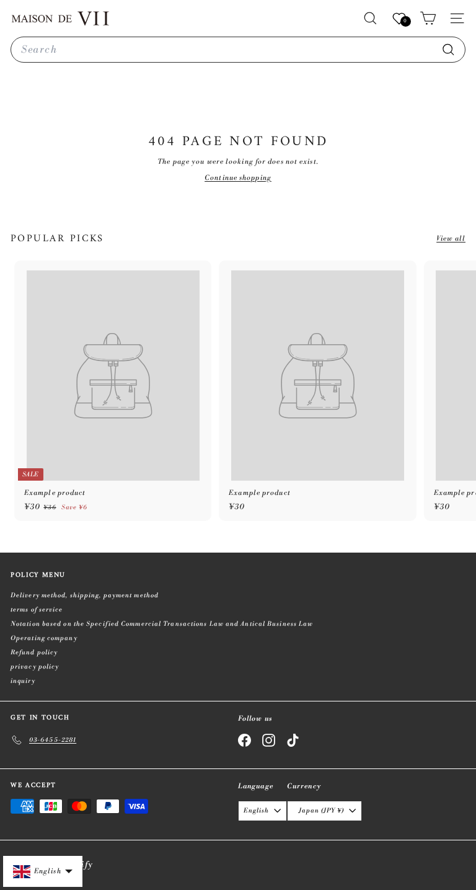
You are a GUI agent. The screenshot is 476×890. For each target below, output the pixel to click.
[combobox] (238, 50)
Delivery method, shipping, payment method (85, 595)
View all (450, 238)
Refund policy (34, 652)
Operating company (44, 638)
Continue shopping (238, 178)
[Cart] (428, 18)
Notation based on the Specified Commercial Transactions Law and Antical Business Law (162, 624)
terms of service (37, 609)
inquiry (23, 681)
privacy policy (35, 666)
